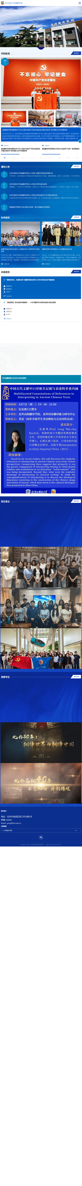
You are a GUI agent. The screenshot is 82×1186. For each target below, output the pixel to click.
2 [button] (13, 157)
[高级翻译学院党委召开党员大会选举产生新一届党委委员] (41, 118)
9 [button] (77, 157)
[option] (41, 26)
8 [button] (68, 157)
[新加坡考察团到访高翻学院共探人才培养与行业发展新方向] (68, 118)
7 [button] (59, 157)
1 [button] (4, 157)
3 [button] (22, 157)
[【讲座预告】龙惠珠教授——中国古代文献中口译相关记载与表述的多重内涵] (41, 439)
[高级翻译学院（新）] (41, 3)
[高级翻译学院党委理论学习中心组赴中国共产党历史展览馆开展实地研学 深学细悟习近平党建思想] (14, 118)
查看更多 (76, 53)
